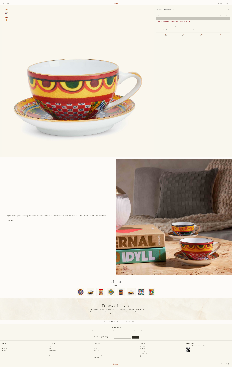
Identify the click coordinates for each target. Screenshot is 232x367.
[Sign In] (224, 3)
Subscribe (135, 337)
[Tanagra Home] (116, 3)
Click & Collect (96, 352)
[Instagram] (221, 364)
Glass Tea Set (95, 330)
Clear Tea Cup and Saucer (147, 330)
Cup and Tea (81, 330)
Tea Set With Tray (138, 330)
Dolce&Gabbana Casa (165, 10)
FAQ (49, 355)
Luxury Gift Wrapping (98, 355)
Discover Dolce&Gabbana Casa (116, 313)
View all (115, 285)
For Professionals (97, 357)
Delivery (49, 348)
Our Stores (4, 350)
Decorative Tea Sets (130, 330)
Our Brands (4, 348)
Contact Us (50, 352)
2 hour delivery (96, 346)
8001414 (143, 348)
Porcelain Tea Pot (110, 330)
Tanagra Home (101, 321)
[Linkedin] (229, 364)
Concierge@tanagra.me (146, 351)
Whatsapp (143, 346)
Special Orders (144, 353)
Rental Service (96, 350)
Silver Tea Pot (116, 330)
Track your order (51, 346)
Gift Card (95, 348)
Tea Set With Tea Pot (88, 330)
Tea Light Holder (102, 330)
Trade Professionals (145, 355)
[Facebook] (224, 364)
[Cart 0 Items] (221, 3)
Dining (106, 321)
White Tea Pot (123, 330)
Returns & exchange (52, 350)
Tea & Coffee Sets (112, 321)
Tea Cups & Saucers (121, 321)
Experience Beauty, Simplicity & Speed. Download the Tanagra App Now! (116, 1)
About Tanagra (5, 346)
